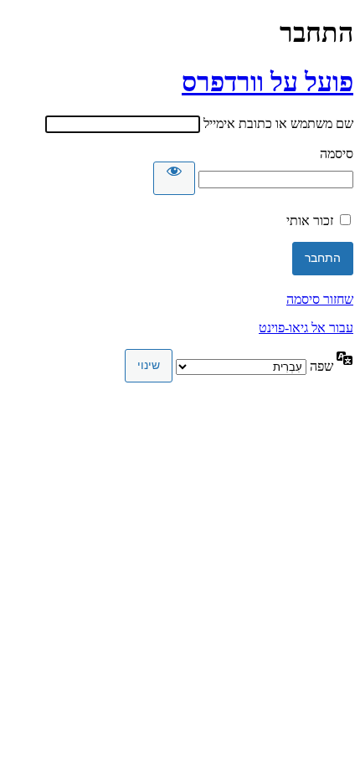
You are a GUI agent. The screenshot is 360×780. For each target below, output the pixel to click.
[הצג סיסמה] (174, 178)
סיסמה (336, 153)
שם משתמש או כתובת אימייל (278, 123)
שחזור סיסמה (319, 299)
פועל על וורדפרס (267, 82)
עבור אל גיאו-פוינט (306, 328)
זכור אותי (309, 220)
